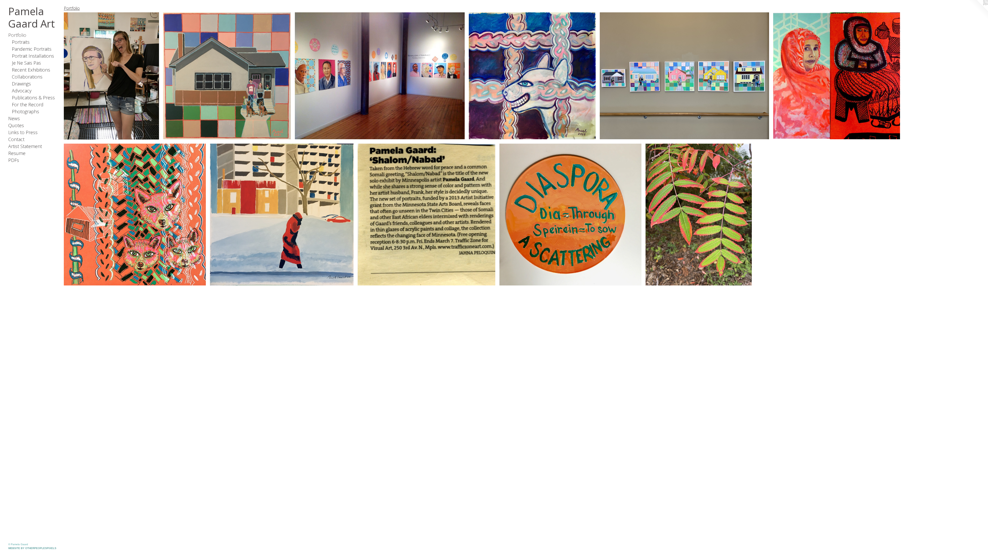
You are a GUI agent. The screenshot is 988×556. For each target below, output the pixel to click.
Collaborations (27, 77)
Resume (16, 153)
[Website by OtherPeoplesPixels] (977, 10)
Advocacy (21, 91)
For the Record (27, 104)
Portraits (21, 42)
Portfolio (17, 35)
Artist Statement (25, 146)
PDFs (13, 160)
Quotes (16, 125)
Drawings (21, 84)
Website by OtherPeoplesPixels (32, 548)
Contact (16, 139)
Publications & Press (33, 97)
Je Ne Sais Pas (26, 63)
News (14, 118)
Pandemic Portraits (31, 49)
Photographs (25, 111)
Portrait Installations (33, 56)
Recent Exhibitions (31, 70)
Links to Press (23, 132)
